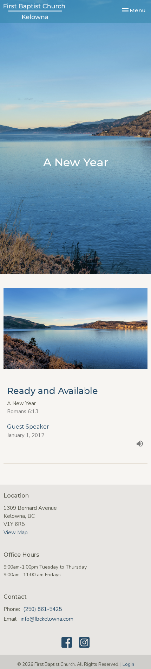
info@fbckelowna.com (47, 618)
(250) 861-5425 (42, 609)
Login (128, 664)
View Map (16, 532)
